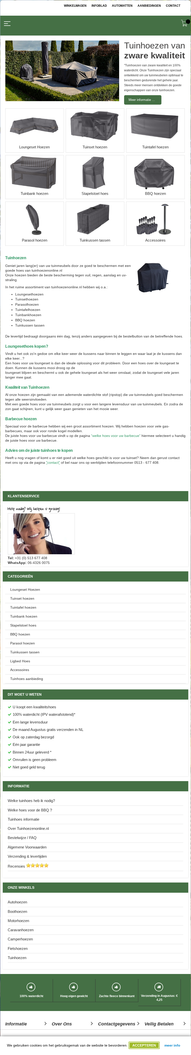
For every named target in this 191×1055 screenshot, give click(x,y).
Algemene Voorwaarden (27, 847)
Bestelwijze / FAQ (22, 838)
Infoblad (99, 5)
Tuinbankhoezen (28, 315)
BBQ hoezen (25, 320)
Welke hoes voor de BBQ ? (30, 810)
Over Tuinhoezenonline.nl (28, 828)
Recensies (16, 866)
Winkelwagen (75, 5)
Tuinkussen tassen (30, 325)
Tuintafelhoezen (27, 310)
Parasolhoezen (27, 304)
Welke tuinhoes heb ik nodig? (31, 801)
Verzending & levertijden (27, 856)
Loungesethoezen (29, 294)
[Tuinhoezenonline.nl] (28, 18)
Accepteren (144, 1045)
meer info (172, 1045)
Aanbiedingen (149, 5)
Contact (173, 5)
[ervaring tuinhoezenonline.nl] (28, 866)
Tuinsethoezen (26, 299)
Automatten (122, 5)
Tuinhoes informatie (23, 819)
